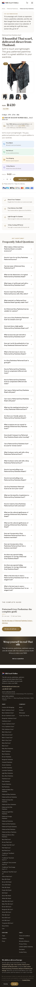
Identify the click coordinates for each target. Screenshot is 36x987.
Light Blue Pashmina (7, 773)
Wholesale (22, 713)
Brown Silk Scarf (6, 906)
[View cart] (27, 2)
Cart (3, 928)
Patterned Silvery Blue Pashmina (8, 835)
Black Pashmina (6, 751)
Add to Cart (23, 179)
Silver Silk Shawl (6, 895)
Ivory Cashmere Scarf (8, 726)
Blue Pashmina (6, 754)
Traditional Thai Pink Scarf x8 (9, 872)
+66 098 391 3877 (7, 689)
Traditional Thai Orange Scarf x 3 (8, 868)
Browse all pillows (11, 629)
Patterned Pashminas (12, 8)
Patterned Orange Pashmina (7, 817)
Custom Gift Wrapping (8, 707)
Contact (21, 710)
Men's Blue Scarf (6, 732)
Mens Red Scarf (6, 743)
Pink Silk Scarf (6, 915)
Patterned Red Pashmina (8, 829)
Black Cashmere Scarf (8, 710)
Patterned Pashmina (7, 821)
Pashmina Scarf (6, 778)
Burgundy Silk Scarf (7, 909)
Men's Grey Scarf (7, 740)
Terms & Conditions (24, 935)
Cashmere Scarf (6, 721)
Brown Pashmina (6, 756)
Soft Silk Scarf (6, 920)
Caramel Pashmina (7, 762)
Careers (4, 938)
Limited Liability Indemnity (26, 946)
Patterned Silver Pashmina (9, 832)
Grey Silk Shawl (6, 884)
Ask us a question (18, 658)
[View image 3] (18, 97)
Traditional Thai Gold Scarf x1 (8, 859)
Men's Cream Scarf (7, 737)
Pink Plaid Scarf (6, 848)
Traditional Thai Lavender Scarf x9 (9, 863)
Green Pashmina (6, 765)
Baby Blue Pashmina (7, 748)
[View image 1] (5, 97)
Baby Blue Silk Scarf (7, 901)
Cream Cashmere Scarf (8, 724)
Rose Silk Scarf (6, 917)
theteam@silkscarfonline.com (10, 686)
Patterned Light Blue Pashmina (7, 812)
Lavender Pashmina (7, 770)
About (20, 707)
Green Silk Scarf (6, 912)
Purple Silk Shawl (6, 890)
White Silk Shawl (6, 898)
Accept (14, 984)
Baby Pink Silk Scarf (7, 904)
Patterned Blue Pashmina (9, 794)
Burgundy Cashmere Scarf (9, 718)
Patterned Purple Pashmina (9, 826)
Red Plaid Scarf (6, 850)
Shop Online (5, 926)
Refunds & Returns (24, 941)
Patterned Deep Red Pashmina (7, 800)
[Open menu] (32, 3)
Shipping (21, 938)
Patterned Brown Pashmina (9, 797)
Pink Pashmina (6, 781)
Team (3, 935)
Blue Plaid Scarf (6, 839)
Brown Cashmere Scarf (8, 715)
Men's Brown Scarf (7, 735)
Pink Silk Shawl (6, 887)
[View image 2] (12, 97)
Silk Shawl (5, 893)
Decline (6, 984)
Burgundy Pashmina (7, 759)
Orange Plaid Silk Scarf (8, 845)
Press (3, 941)
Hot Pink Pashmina (7, 767)
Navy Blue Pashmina (7, 776)
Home (3, 8)
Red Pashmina (5, 787)
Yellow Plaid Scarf (7, 876)
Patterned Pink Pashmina (8, 824)
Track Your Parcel (24, 715)
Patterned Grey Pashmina (9, 804)
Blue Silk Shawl (6, 879)
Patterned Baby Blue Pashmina (7, 790)
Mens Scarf (5, 746)
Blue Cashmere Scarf (8, 713)
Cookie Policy (23, 952)
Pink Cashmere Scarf (7, 729)
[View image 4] (25, 97)
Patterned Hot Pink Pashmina (7, 808)
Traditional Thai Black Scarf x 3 (8, 854)
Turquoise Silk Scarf (7, 923)
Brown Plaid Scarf (7, 842)
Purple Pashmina (6, 784)
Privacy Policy (23, 944)
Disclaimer (22, 949)
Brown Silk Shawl (6, 882)
